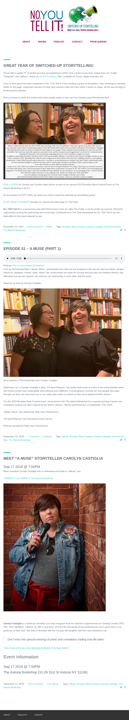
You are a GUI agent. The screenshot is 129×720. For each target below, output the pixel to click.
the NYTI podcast (48, 76)
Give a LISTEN (10, 184)
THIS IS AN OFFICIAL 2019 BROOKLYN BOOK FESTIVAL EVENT (36, 648)
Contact (77, 41)
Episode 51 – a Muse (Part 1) (32, 248)
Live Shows (53, 684)
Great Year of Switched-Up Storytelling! (48, 65)
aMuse (65, 436)
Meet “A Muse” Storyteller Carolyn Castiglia (53, 458)
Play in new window (22, 265)
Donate (38, 715)
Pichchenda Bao (112, 226)
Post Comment (35, 226)
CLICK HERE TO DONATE (16, 202)
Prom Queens (98, 41)
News (49, 226)
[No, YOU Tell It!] (64, 18)
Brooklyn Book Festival (73, 226)
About (26, 41)
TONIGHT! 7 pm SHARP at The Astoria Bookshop (28, 478)
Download (39, 265)
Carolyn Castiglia (94, 226)
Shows (42, 41)
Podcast (59, 41)
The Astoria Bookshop (14, 230)
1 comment (33, 436)
